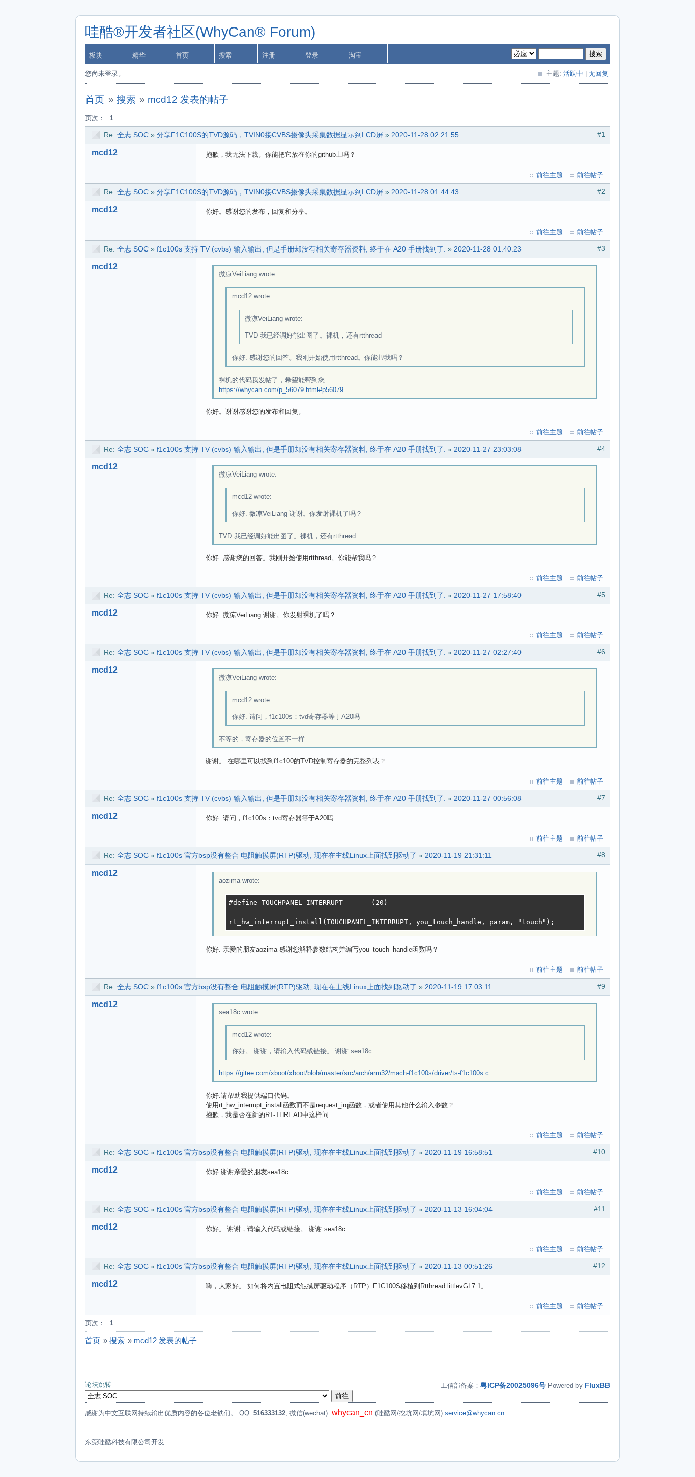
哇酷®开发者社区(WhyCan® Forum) (200, 32)
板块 (95, 55)
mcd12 (105, 152)
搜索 (225, 55)
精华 (139, 55)
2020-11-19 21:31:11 (458, 855)
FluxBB (597, 1385)
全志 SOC (133, 135)
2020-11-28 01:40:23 (488, 249)
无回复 (599, 73)
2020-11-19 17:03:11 (458, 987)
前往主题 (549, 175)
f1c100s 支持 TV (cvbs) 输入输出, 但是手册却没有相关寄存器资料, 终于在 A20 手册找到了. (301, 249)
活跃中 (573, 73)
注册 (268, 55)
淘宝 (355, 55)
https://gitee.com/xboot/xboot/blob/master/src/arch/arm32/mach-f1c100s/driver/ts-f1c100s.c (354, 1073)
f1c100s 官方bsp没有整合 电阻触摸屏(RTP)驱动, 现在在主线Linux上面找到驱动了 (287, 855)
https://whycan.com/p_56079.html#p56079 (281, 390)
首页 (182, 55)
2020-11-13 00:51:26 (459, 1266)
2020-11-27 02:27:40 (488, 652)
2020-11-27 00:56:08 (488, 798)
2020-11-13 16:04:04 (459, 1209)
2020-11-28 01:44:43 (425, 192)
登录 (311, 55)
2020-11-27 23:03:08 (488, 449)
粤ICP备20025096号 (513, 1385)
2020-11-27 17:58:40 (488, 595)
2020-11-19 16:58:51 (459, 1152)
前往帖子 (590, 175)
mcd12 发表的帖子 (188, 99)
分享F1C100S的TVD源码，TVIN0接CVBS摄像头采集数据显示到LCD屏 (270, 135)
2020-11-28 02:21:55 (425, 135)
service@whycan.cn (474, 1413)
